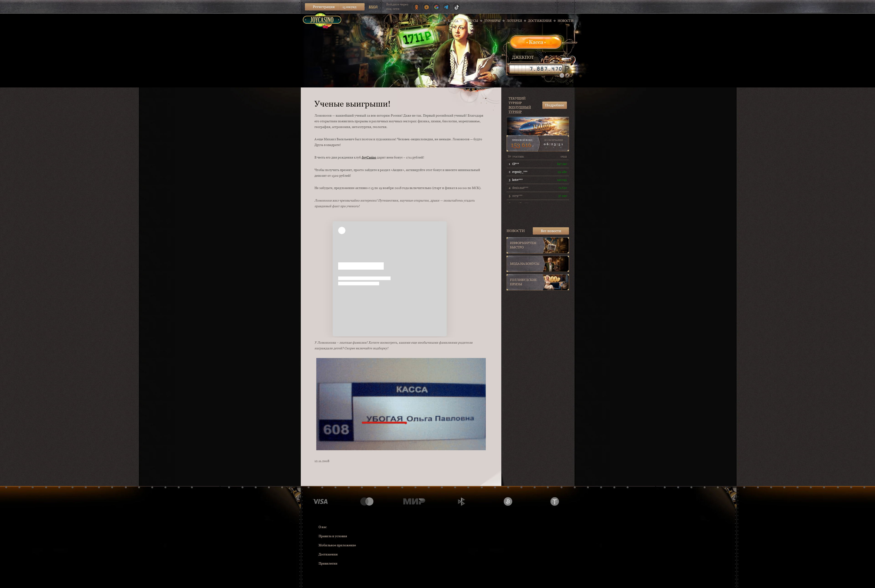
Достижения (328, 554)
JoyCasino (369, 157)
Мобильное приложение (337, 545)
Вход (373, 7)
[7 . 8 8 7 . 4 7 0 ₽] (535, 69)
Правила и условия (333, 536)
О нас (323, 527)
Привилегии (328, 563)
